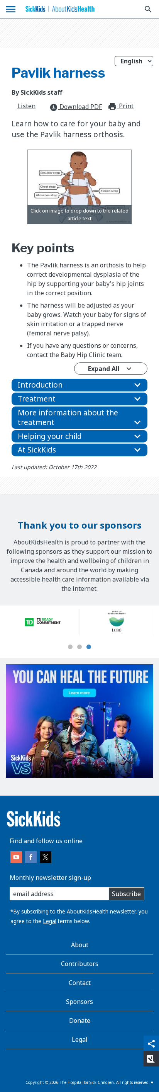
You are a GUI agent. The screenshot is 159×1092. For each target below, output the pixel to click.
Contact (80, 982)
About (79, 945)
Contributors (79, 963)
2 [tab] (79, 647)
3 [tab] (89, 647)
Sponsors (79, 1001)
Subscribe (126, 894)
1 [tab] (70, 647)
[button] (79, 385)
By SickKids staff (37, 92)
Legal (49, 921)
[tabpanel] (43, 622)
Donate (79, 1020)
